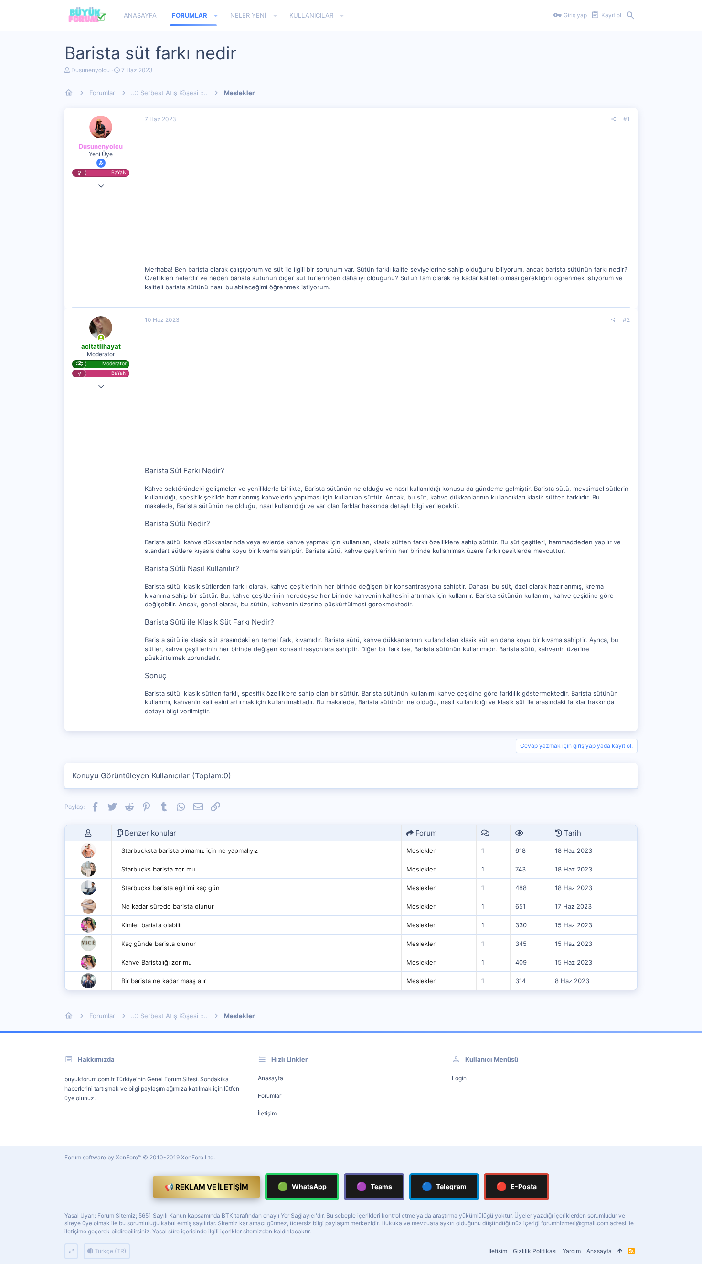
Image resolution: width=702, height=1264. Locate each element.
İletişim (267, 1113)
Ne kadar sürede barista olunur (167, 906)
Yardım (572, 1250)
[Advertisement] (387, 198)
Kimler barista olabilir (151, 925)
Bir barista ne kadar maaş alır (163, 981)
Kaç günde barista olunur (158, 943)
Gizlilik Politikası (535, 1250)
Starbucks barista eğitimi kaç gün (170, 888)
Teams (374, 1186)
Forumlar (269, 1095)
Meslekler (421, 850)
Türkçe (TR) (109, 1250)
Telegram (444, 1186)
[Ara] (630, 15)
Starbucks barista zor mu (158, 869)
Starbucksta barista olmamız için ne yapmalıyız (189, 850)
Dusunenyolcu (90, 70)
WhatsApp (302, 1186)
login (459, 1078)
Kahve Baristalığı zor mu (156, 962)
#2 (626, 319)
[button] (216, 15)
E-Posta (516, 1186)
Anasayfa (270, 1078)
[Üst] (620, 1251)
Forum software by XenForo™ (139, 1157)
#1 (626, 119)
